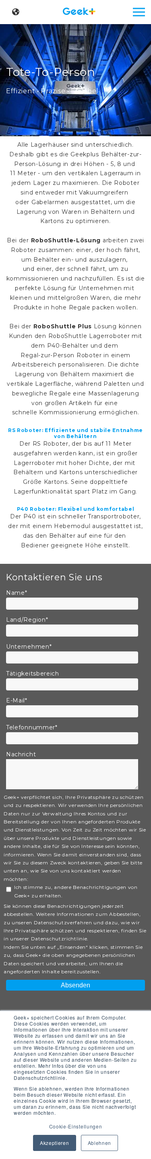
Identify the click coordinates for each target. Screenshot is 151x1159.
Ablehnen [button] (100, 1142)
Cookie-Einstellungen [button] (75, 1126)
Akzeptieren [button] (54, 1142)
